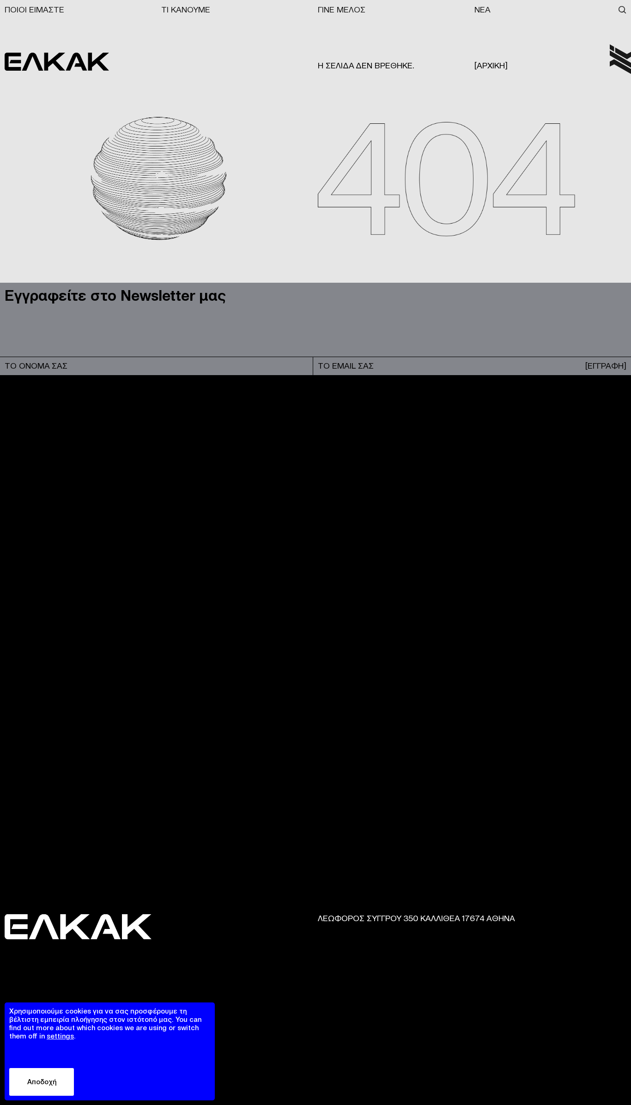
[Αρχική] (491, 65)
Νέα (482, 9)
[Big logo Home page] (57, 62)
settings (60, 1036)
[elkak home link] (620, 59)
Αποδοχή (41, 1081)
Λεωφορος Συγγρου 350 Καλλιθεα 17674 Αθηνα (416, 918)
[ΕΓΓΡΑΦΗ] (605, 365)
